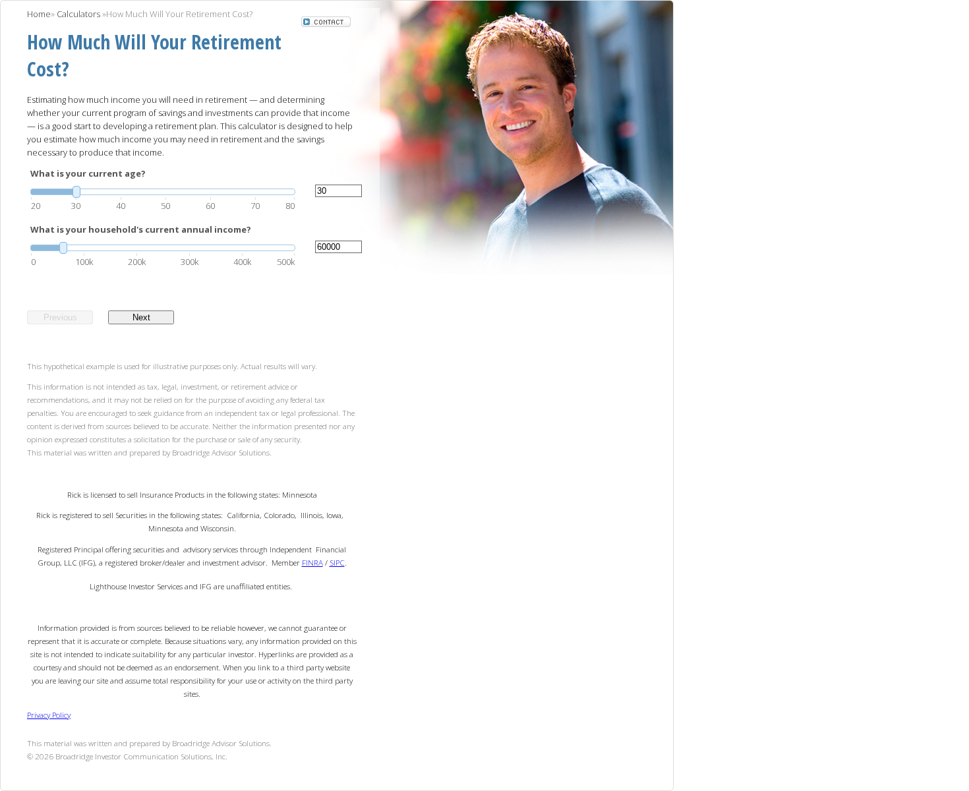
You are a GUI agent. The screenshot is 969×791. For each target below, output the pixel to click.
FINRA (312, 562)
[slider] (162, 192)
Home (39, 14)
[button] (326, 23)
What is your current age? (88, 173)
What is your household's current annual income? (140, 229)
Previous (60, 317)
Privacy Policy (49, 714)
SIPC (337, 562)
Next (141, 317)
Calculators (78, 14)
